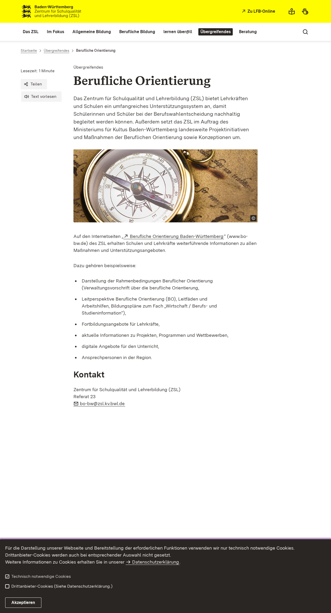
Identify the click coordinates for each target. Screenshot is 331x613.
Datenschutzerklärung (155, 562)
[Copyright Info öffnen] (253, 218)
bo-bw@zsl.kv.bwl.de (102, 403)
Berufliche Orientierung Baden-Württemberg (177, 236)
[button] (34, 84)
